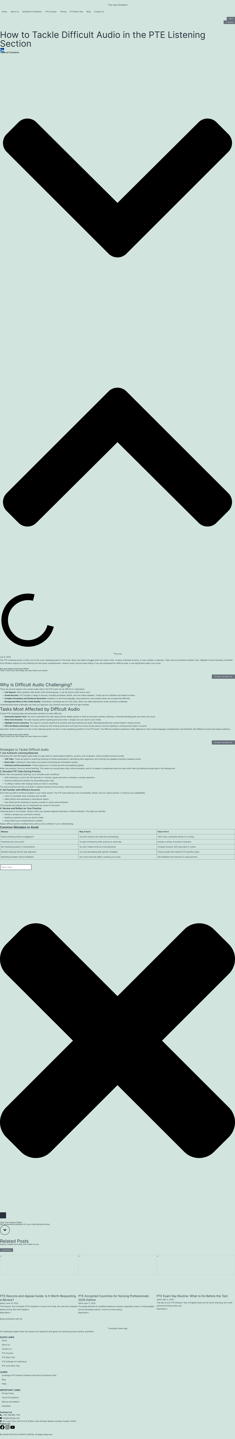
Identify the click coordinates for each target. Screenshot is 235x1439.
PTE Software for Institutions (14, 1362)
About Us (15, 12)
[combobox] (15, 867)
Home (4, 12)
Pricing (63, 12)
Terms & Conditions (10, 1397)
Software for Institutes (32, 12)
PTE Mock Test (76, 12)
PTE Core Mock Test (11, 1366)
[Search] (3, 1215)
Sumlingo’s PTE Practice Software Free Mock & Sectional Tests (29, 1375)
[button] (117, 188)
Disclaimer (6, 1406)
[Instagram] (7, 1427)
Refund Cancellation (10, 1402)
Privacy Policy (8, 1393)
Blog (89, 12)
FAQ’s (4, 1384)
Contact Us (99, 12)
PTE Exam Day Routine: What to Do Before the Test (192, 1296)
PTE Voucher (51, 12)
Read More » (5, 1313)
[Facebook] (2, 1427)
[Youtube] (12, 1427)
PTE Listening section (13, 660)
